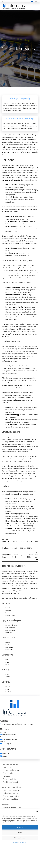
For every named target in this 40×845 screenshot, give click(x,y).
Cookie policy (15, 842)
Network (6, 776)
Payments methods (11, 790)
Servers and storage (11, 779)
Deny (20, 832)
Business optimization (12, 807)
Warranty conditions (11, 799)
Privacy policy (23, 842)
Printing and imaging (11, 770)
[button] (37, 811)
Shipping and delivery (11, 796)
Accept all (20, 827)
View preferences (20, 838)
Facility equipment (10, 782)
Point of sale (8, 773)
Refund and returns (10, 793)
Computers (7, 767)
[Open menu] (37, 6)
